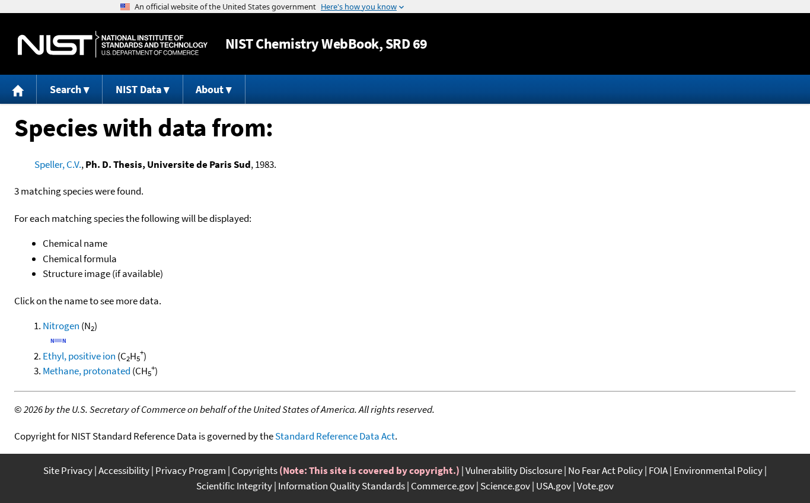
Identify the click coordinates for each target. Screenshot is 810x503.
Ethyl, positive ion (79, 355)
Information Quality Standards (341, 485)
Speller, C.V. (57, 164)
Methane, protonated (86, 370)
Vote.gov (595, 485)
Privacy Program (190, 470)
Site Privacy (68, 470)
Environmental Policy (718, 470)
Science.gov (505, 485)
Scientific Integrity (234, 485)
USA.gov (553, 485)
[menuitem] (18, 89)
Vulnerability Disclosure (513, 470)
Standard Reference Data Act (335, 435)
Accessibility (123, 470)
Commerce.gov (442, 485)
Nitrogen (61, 325)
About (210, 89)
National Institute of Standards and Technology (113, 44)
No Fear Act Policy (605, 470)
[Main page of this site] (18, 89)
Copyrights (255, 470)
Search (65, 89)
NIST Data (138, 89)
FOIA (658, 470)
